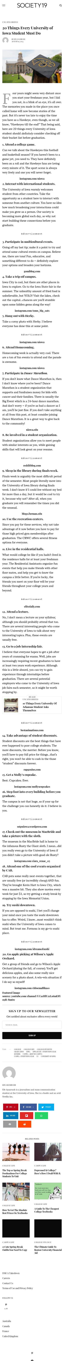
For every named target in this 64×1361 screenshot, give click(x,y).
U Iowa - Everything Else (24, 1056)
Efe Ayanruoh (19, 39)
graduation (19, 1051)
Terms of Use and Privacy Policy (17, 1288)
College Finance (42, 1242)
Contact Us (7, 1283)
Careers (6, 1278)
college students (44, 1049)
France (5, 1331)
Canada (6, 1326)
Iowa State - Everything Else (44, 1051)
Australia (6, 1321)
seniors (17, 1054)
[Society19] (32, 5)
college (17, 1049)
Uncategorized (10, 22)
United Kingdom (10, 1336)
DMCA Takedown (10, 1273)
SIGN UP (32, 1035)
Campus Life (40, 1165)
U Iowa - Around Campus (32, 1054)
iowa (28, 1051)
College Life (29, 1049)
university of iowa (48, 1056)
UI (37, 1056)
